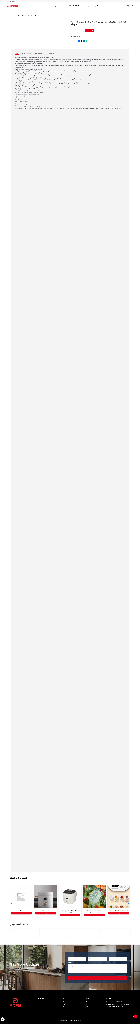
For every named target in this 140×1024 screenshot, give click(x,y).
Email (89, 955)
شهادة (63, 1006)
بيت (10, 15)
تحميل (87, 1004)
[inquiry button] (132, 6)
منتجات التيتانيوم (76, 36)
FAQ (87, 1001)
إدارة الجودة (65, 1004)
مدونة (87, 1006)
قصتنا (63, 1001)
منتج (14, 15)
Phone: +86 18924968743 (115, 1001)
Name (69, 955)
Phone (110, 955)
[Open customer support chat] (3, 1019)
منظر (21, 913)
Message (70, 962)
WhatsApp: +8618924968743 (115, 1006)
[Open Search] (128, 6)
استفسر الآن (90, 30)
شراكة (64, 1008)
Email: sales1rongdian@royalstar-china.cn (119, 1004)
